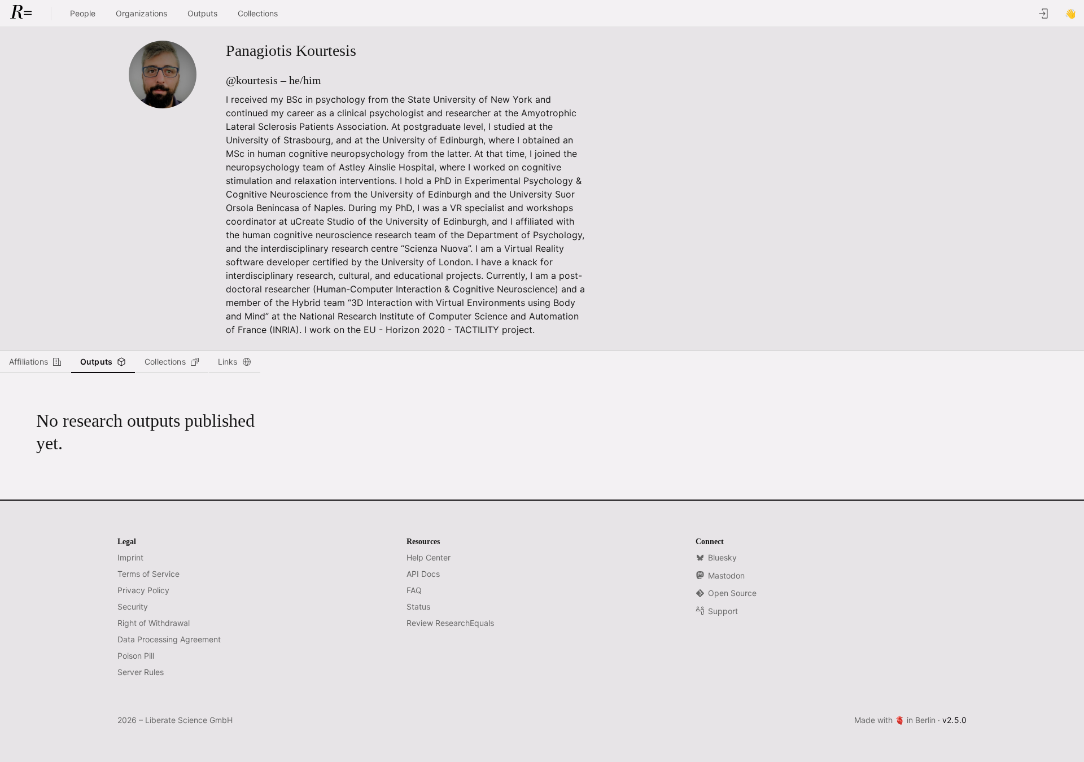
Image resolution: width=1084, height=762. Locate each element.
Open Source (732, 593)
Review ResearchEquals (450, 623)
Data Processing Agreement (169, 639)
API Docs (423, 574)
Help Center (428, 557)
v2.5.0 (954, 720)
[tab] (35, 362)
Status (418, 606)
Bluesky (722, 557)
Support (723, 611)
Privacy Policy (143, 590)
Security (132, 606)
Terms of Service (148, 574)
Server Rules (140, 672)
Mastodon (726, 575)
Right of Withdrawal (153, 623)
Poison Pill (135, 655)
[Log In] (1043, 13)
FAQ (414, 590)
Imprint (130, 557)
